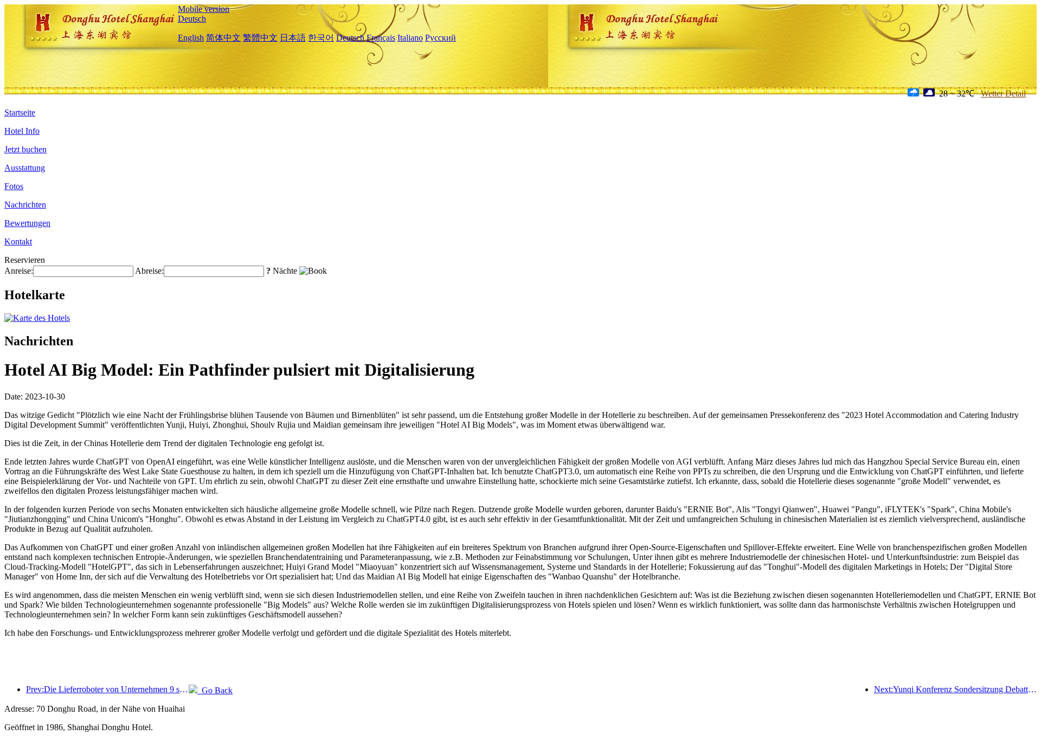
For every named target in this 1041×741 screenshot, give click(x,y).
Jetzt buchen (25, 149)
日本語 (293, 37)
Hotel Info (22, 131)
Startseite (19, 112)
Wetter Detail (1003, 93)
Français (381, 37)
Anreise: (18, 270)
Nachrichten (25, 204)
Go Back (215, 690)
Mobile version (203, 9)
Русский (440, 37)
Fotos (13, 186)
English (191, 37)
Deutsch (192, 18)
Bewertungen (27, 223)
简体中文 (223, 37)
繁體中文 (260, 37)
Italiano (410, 37)
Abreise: (149, 270)
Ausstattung (24, 167)
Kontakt (18, 241)
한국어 (321, 37)
